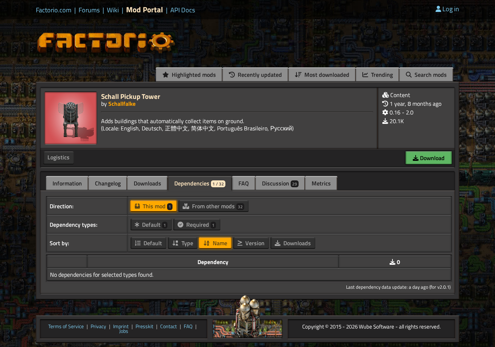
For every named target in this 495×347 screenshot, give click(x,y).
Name (219, 243)
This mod (156, 206)
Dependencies (199, 183)
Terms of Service (66, 326)
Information (67, 183)
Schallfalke (122, 103)
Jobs (123, 331)
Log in (450, 9)
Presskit (144, 326)
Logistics (58, 157)
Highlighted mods (193, 74)
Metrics (321, 183)
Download (432, 158)
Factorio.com (53, 10)
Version (254, 243)
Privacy (98, 326)
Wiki (113, 10)
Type (186, 243)
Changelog (108, 183)
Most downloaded (326, 74)
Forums (89, 10)
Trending (381, 74)
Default (153, 224)
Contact (168, 326)
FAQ (243, 183)
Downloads (147, 183)
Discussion (279, 183)
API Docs (182, 10)
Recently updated (259, 74)
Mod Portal (144, 9)
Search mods (430, 74)
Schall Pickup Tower (130, 96)
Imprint (121, 326)
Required (200, 224)
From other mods (217, 206)
